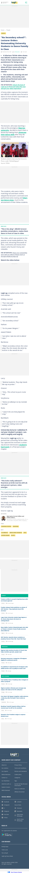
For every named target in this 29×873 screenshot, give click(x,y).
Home (2, 30)
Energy (3, 692)
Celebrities (4, 702)
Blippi (13, 535)
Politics (3, 603)
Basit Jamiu (17, 51)
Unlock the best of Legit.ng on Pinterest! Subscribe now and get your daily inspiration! (13, 86)
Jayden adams (5, 535)
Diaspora (15, 526)
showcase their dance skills (13, 133)
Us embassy (5, 532)
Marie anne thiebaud (16, 532)
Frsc (25, 532)
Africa (3, 710)
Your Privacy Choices (16, 872)
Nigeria (3, 633)
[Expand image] (27, 143)
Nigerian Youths (6, 526)
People (8, 30)
